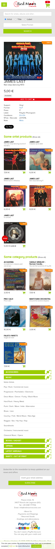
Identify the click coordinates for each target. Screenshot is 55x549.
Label (29, 19)
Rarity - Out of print (16, 456)
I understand (36, 546)
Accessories (12, 372)
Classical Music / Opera (13, 435)
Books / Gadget (13, 441)
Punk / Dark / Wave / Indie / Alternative (19, 406)
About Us (28, 511)
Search (27, 31)
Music (9, 377)
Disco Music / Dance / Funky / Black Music (21, 397)
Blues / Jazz (9, 411)
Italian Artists (9, 382)
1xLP (21, 108)
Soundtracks (9, 426)
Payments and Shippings (28, 514)
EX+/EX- (22, 115)
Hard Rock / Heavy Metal (14, 401)
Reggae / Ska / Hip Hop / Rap (15, 421)
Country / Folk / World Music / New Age (19, 416)
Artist (9, 19)
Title (19, 19)
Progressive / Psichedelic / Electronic (18, 392)
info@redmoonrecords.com (30, 508)
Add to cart (26, 99)
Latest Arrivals (13, 451)
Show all (36, 137)
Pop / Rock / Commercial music (16, 387)
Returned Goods (28, 516)
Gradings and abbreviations (28, 519)
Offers (9, 446)
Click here (12, 546)
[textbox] (27, 25)
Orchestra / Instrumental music (16, 430)
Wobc (21, 120)
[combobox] (27, 25)
